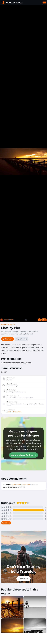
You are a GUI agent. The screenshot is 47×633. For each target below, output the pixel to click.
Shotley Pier (17, 412)
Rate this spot (6, 523)
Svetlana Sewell (9, 319)
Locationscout (12, 2)
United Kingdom (8, 324)
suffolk (9, 412)
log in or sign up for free (17, 331)
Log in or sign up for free (22, 455)
